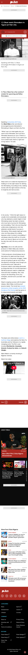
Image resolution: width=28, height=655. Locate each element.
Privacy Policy (20, 619)
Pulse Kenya (4, 637)
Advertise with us (5, 623)
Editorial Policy (20, 622)
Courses (18, 612)
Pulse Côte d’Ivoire (4, 641)
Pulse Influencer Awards (20, 626)
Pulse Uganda (20, 637)
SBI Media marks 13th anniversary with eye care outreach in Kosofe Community (17, 580)
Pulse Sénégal (20, 634)
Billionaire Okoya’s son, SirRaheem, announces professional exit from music (17, 562)
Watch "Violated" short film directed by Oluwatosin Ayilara (19, 474)
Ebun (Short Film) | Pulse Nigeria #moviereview (12, 454)
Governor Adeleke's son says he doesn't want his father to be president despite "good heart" (16, 536)
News (9, 550)
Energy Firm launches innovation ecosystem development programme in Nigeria (16, 545)
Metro (10, 541)
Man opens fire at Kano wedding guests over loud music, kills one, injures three (16, 571)
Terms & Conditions (6, 627)
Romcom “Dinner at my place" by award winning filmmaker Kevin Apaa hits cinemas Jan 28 (7, 475)
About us (3, 619)
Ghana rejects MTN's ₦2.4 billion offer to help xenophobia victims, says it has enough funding (17, 553)
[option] (7, 472)
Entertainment (6, 6)
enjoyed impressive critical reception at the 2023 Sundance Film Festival (13, 288)
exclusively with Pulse (14, 122)
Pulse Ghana (4, 634)
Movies (12, 6)
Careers (18, 609)
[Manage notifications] (25, 652)
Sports (18, 606)
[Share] (25, 32)
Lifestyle (10, 576)
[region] (14, 471)
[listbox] (14, 471)
